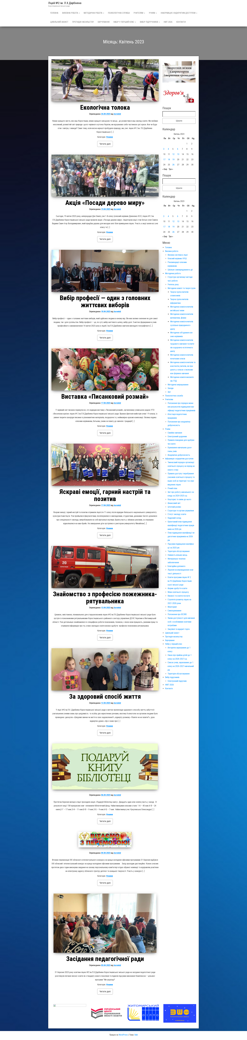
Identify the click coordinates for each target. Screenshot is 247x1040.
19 (173, 159)
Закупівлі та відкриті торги (178, 629)
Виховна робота (70, 13)
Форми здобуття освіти (177, 588)
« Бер (164, 169)
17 (164, 159)
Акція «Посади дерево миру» (105, 202)
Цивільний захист (59, 22)
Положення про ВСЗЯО (177, 614)
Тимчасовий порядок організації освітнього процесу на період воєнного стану (181, 466)
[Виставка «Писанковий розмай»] (105, 369)
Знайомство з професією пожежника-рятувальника (105, 597)
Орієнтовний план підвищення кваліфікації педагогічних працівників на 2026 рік (181, 525)
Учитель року (173, 284)
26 (173, 164)
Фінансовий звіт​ (174, 503)
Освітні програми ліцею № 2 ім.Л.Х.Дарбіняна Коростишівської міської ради (180, 581)
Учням (152, 13)
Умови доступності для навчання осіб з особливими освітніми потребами (181, 622)
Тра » (171, 169)
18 (169, 159)
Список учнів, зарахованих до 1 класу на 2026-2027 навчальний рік (181, 666)
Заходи (170, 388)
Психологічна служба (119, 13)
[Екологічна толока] (105, 80)
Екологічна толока (105, 107)
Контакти (181, 22)
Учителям (139, 13)
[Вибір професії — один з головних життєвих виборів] (105, 271)
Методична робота (93, 13)
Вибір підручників (149, 22)
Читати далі (105, 143)
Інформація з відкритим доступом (178, 13)
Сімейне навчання (175, 433)
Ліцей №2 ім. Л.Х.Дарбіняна (64, 3)
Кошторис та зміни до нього (179, 499)
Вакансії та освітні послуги (179, 596)
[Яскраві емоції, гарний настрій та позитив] (105, 465)
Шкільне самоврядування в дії (180, 269)
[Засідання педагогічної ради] (105, 923)
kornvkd (117, 114)
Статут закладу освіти (177, 514)
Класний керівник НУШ (177, 258)
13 (178, 154)
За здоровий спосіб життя (105, 696)
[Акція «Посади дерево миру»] (105, 176)
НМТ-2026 (168, 22)
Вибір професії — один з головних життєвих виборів (105, 301)
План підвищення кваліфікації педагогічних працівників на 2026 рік (181, 536)
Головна (54, 13)
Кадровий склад (174, 518)
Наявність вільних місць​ (177, 555)
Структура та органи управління (181, 510)
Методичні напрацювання (178, 384)
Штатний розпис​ (174, 507)
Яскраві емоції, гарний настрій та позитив (105, 495)
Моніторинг (172, 607)
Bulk (136, 1035)
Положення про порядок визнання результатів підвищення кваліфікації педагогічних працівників (181, 407)
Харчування (103, 22)
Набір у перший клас (124, 22)
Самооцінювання (174, 610)
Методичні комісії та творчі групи (181, 288)
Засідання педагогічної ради (105, 959)
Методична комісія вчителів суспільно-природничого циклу (181, 325)
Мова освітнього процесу (178, 592)
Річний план (172, 488)
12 (173, 154)
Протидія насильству (83, 22)
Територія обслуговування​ (178, 551)
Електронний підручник (177, 681)
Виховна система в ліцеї (178, 255)
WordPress (123, 1035)
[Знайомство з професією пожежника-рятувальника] (105, 567)
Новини (109, 137)
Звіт (169, 392)
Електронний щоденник (177, 436)
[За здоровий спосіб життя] (105, 669)
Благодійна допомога (176, 566)
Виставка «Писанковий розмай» (105, 396)
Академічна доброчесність (179, 455)
